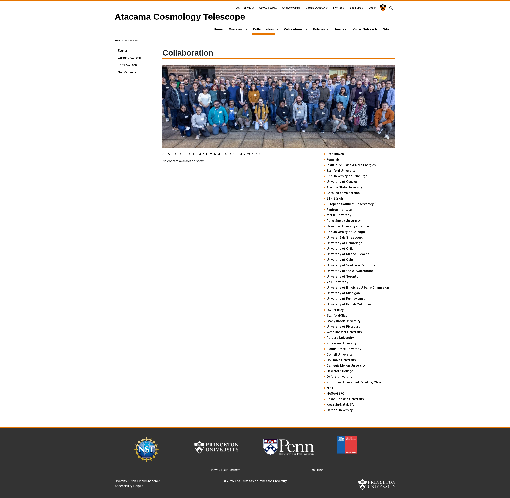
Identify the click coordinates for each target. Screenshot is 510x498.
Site (386, 29)
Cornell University (339, 354)
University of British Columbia (349, 304)
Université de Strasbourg (345, 237)
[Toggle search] (391, 8)
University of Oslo (340, 260)
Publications (293, 29)
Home (218, 29)
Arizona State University (345, 187)
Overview (236, 29)
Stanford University (341, 170)
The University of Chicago (346, 232)
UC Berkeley (335, 310)
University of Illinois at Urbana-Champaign (358, 287)
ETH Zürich (335, 198)
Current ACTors (129, 58)
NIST (330, 388)
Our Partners (127, 72)
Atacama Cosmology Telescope (180, 16)
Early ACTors (127, 65)
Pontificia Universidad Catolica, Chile (354, 382)
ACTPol (243, 7)
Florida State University (344, 349)
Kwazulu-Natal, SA (340, 404)
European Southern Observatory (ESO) (355, 204)
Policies (319, 29)
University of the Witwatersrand (350, 271)
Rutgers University (340, 338)
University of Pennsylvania (346, 299)
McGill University (339, 215)
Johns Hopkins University (345, 399)
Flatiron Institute (339, 209)
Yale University (337, 282)
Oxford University (339, 377)
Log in (372, 7)
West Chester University (344, 332)
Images (340, 29)
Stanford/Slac (337, 315)
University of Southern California (351, 265)
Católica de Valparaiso (343, 193)
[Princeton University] (382, 7)
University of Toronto (342, 276)
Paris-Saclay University (344, 221)
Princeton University (341, 343)
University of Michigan (343, 293)
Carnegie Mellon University (346, 365)
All (164, 154)
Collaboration (264, 29)
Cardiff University (340, 410)
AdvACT (267, 7)
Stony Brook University (343, 321)
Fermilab (333, 159)
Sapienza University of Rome (348, 226)
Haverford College (340, 371)
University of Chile (340, 248)
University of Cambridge (344, 243)
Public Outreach (365, 29)
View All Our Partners (225, 470)
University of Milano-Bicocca (348, 254)
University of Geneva (342, 182)
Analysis (290, 7)
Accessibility (127, 486)
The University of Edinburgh (347, 176)
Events (123, 51)
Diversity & (136, 481)
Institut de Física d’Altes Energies (351, 165)
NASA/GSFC (335, 393)
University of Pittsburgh (344, 326)
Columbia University (341, 360)
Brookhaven (335, 154)
